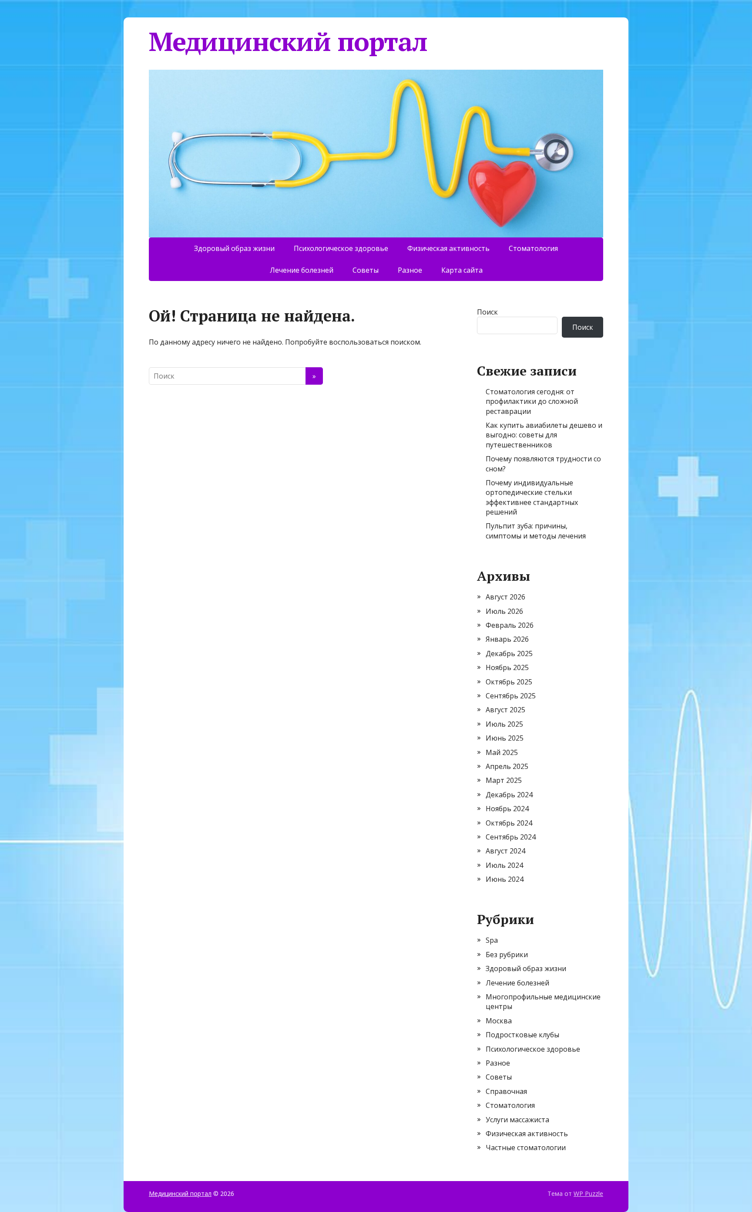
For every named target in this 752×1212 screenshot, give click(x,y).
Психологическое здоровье (341, 248)
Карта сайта (462, 270)
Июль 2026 (504, 611)
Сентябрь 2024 (511, 837)
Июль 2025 (504, 724)
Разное (410, 270)
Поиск (487, 312)
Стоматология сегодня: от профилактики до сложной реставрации (532, 401)
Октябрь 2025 (509, 682)
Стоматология (533, 248)
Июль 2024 (504, 865)
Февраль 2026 (510, 625)
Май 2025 (502, 752)
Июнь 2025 (505, 738)
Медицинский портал (288, 41)
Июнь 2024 (505, 879)
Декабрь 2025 (509, 653)
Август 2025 (505, 709)
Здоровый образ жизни (234, 248)
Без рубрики (507, 954)
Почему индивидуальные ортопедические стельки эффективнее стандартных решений (532, 497)
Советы (365, 270)
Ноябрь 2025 (507, 667)
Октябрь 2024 (509, 823)
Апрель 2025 (507, 766)
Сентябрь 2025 (511, 696)
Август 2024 (505, 851)
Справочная (506, 1091)
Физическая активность (448, 248)
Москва (499, 1021)
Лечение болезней (301, 270)
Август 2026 (505, 597)
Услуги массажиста (517, 1119)
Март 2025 (504, 780)
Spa (492, 940)
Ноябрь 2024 (507, 808)
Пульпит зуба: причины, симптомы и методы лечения (536, 530)
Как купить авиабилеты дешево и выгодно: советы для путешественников (544, 435)
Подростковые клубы (522, 1034)
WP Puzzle (588, 1193)
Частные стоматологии (526, 1147)
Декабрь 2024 (509, 794)
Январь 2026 (507, 639)
